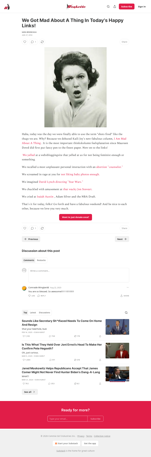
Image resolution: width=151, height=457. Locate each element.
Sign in (142, 6)
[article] (75, 328)
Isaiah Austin (45, 197)
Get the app (90, 443)
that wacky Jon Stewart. (77, 189)
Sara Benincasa (29, 32)
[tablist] (34, 260)
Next (120, 239)
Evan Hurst (39, 332)
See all (27, 391)
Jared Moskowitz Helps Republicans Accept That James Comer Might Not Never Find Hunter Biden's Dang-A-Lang (61, 370)
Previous (33, 239)
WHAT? (25, 376)
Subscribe (126, 6)
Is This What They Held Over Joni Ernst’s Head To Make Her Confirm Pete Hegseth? (62, 346)
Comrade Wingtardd (38, 287)
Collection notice (102, 436)
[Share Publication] (115, 6)
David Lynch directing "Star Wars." (61, 182)
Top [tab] (25, 312)
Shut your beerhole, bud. (34, 328)
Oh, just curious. (30, 352)
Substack (60, 450)
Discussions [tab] (44, 312)
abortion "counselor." (109, 167)
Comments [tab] (29, 260)
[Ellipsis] (127, 287)
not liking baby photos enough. (80, 174)
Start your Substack (68, 443)
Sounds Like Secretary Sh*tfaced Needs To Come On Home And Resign (62, 322)
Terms (89, 436)
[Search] (108, 6)
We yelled (29, 155)
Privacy (80, 436)
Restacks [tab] (41, 260)
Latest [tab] (33, 312)
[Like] (25, 42)
